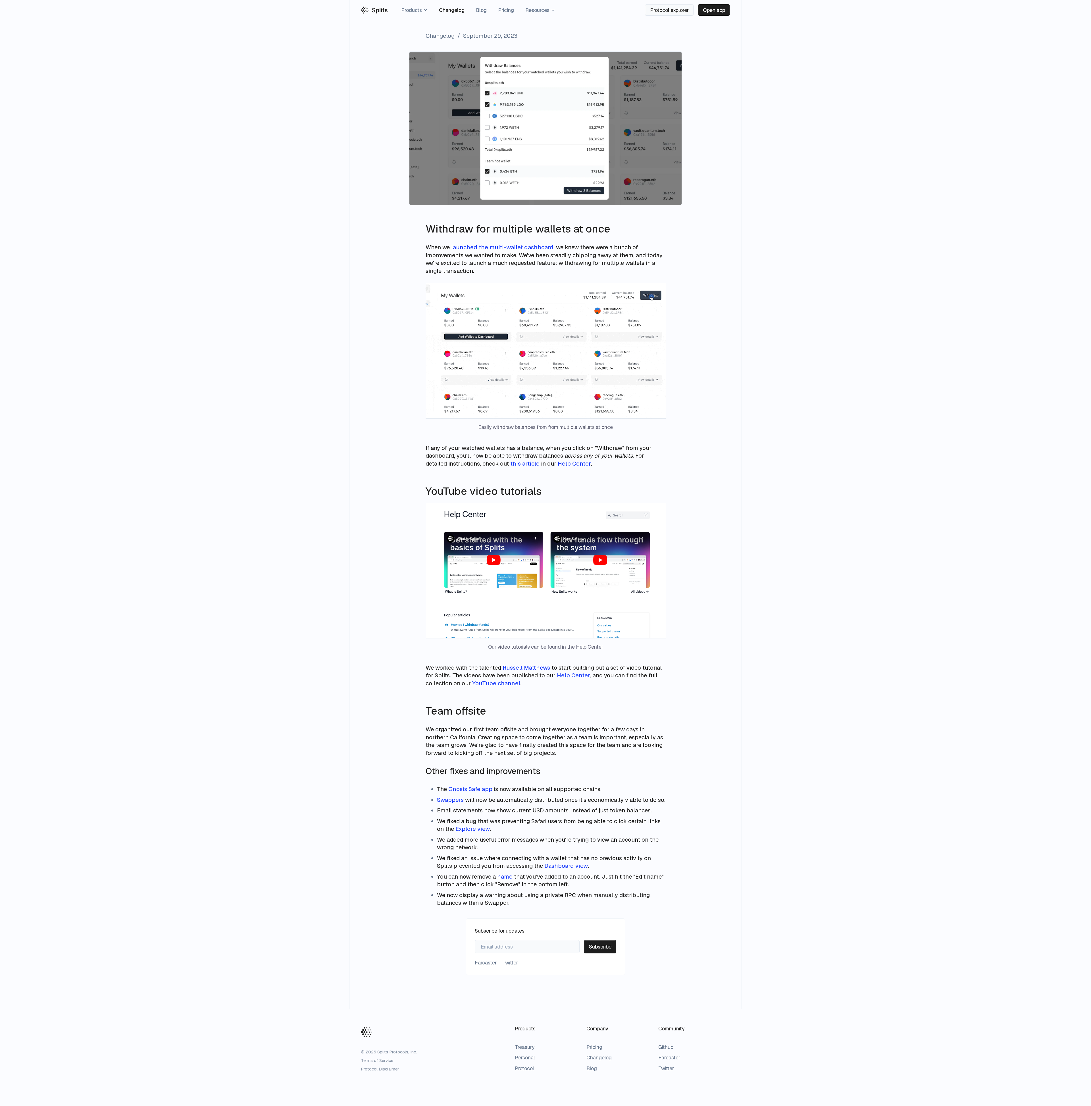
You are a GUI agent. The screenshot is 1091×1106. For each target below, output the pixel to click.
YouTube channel (496, 683)
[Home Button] (366, 1032)
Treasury (524, 1047)
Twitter (666, 1068)
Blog (481, 10)
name (505, 876)
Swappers (450, 800)
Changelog (452, 10)
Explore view (472, 829)
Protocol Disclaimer (380, 1069)
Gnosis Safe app (470, 789)
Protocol (524, 1068)
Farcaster (669, 1057)
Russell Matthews (526, 667)
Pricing (506, 10)
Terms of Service (377, 1060)
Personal (525, 1057)
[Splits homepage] (374, 10)
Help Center (574, 463)
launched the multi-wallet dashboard (502, 247)
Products (411, 10)
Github (665, 1047)
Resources (537, 10)
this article (525, 463)
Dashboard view (566, 866)
